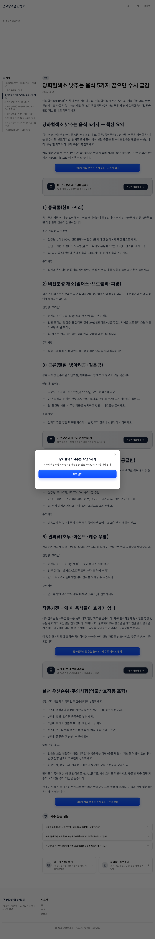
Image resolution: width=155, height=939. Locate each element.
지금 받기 (77, 474)
